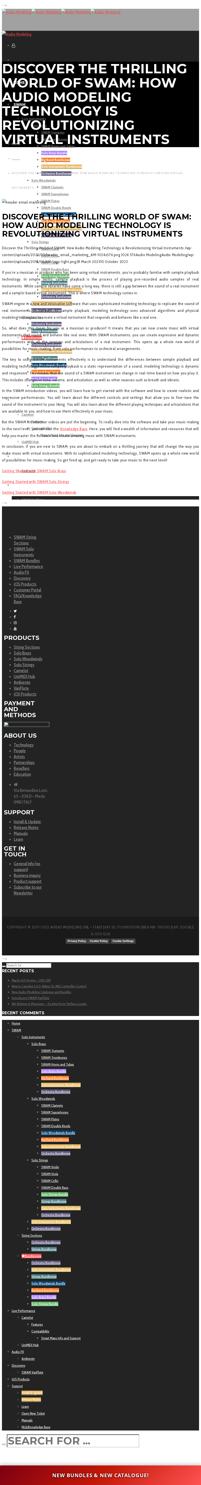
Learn (18, 839)
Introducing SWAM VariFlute (31, 998)
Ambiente (22, 682)
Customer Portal (27, 590)
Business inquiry (27, 875)
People (20, 750)
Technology (24, 745)
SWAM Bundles (27, 560)
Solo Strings (24, 664)
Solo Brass (22, 653)
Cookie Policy (99, 941)
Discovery (22, 578)
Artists (19, 756)
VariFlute (21, 688)
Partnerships (24, 762)
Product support (27, 881)
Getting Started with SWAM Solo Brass (34, 471)
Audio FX (21, 572)
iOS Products (25, 584)
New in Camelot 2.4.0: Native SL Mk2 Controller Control (49, 986)
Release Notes (26, 827)
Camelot (21, 670)
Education (22, 774)
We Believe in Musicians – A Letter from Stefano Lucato (49, 1004)
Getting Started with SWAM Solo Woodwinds (39, 492)
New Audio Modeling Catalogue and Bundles (41, 992)
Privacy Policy (77, 941)
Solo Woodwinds (28, 659)
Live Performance (28, 566)
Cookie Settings (123, 941)
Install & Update (27, 821)
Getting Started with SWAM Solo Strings (35, 481)
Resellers (21, 768)
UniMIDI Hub (24, 676)
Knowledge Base (74, 428)
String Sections (27, 647)
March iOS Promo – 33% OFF (31, 980)
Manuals (21, 833)
